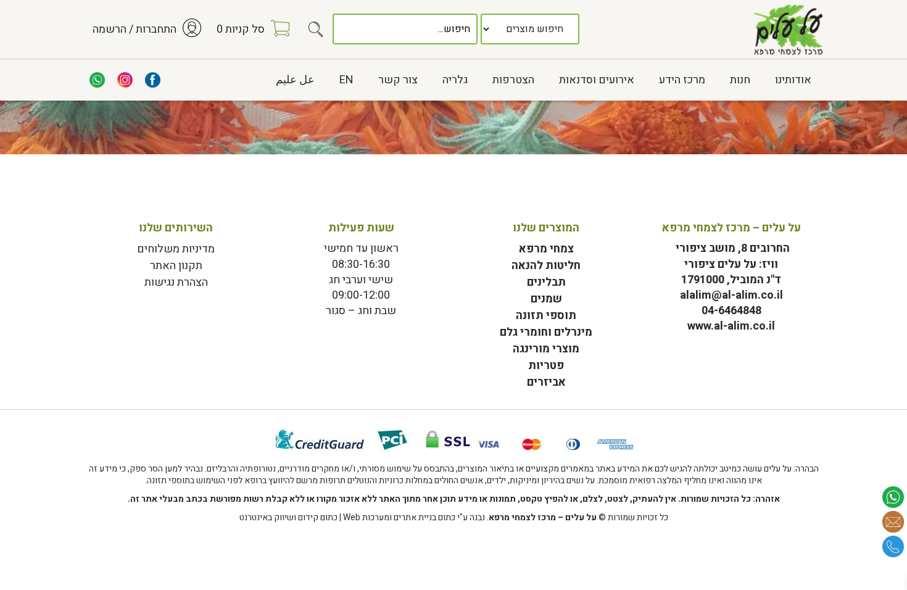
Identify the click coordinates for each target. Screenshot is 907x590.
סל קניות (241, 29)
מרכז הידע (682, 80)
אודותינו (793, 80)
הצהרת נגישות (176, 282)
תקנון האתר (176, 265)
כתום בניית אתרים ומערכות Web (399, 517)
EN (346, 80)
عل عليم (295, 80)
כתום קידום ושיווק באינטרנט (288, 517)
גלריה (455, 80)
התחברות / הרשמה (134, 29)
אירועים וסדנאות (596, 80)
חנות (740, 80)
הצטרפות (513, 80)
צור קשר (398, 80)
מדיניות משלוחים (176, 249)
